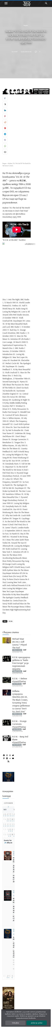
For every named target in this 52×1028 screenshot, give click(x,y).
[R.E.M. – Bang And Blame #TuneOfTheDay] (7, 738)
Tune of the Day (17, 684)
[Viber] (4, 140)
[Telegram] (4, 134)
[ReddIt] (4, 122)
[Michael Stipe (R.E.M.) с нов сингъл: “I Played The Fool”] (7, 640)
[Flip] (4, 128)
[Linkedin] (4, 110)
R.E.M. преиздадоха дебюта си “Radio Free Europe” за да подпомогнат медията (21, 663)
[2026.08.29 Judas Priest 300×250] (8, 780)
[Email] (4, 151)
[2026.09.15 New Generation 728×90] (26, 91)
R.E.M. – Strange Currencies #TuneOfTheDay (19, 724)
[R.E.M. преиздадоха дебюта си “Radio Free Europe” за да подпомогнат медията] (7, 659)
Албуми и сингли (17, 650)
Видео (26, 25)
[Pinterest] (4, 116)
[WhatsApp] (4, 146)
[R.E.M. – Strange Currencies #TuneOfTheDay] (7, 723)
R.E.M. (11, 621)
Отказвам (15, 1023)
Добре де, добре (36, 1023)
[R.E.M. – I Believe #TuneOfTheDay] (7, 680)
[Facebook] (4, 98)
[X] (4, 104)
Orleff (16, 51)
